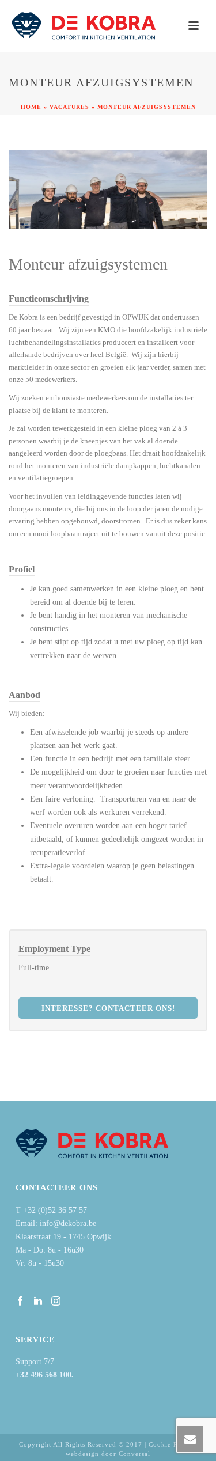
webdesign (82, 1453)
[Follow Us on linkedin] (38, 1301)
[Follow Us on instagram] (55, 1301)
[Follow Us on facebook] (20, 1301)
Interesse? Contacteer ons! (108, 1008)
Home (31, 107)
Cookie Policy (171, 1444)
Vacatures (69, 107)
